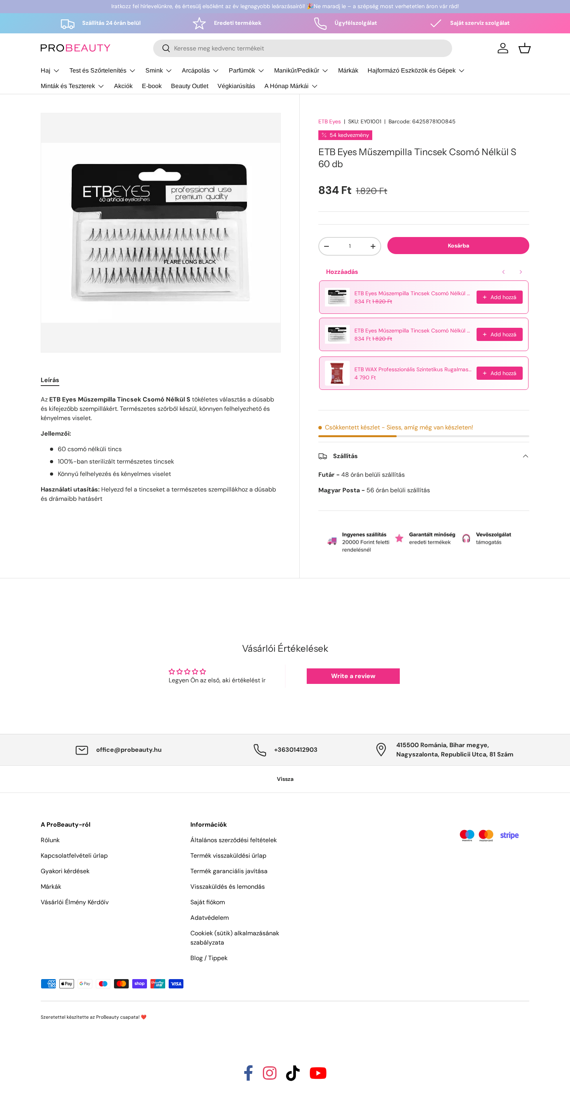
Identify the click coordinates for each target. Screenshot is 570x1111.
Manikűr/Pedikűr (296, 70)
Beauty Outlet (189, 86)
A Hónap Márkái (286, 86)
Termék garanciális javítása (229, 871)
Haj (45, 70)
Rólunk (50, 840)
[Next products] (520, 272)
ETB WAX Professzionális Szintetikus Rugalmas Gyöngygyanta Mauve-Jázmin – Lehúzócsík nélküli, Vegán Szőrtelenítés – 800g (413, 369)
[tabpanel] (161, 449)
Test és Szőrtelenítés (97, 70)
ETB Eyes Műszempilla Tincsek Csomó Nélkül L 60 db (413, 293)
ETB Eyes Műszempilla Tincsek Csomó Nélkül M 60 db (413, 330)
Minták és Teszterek (68, 86)
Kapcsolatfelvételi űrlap (74, 855)
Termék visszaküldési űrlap (228, 855)
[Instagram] (269, 1077)
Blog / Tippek (209, 958)
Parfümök (242, 70)
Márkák (348, 70)
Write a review (353, 676)
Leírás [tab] (50, 380)
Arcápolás (196, 70)
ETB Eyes (329, 121)
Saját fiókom (207, 902)
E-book (152, 86)
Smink (154, 70)
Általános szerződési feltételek (233, 840)
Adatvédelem (209, 918)
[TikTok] (293, 1077)
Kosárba (458, 245)
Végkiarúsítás (236, 86)
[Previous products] (503, 272)
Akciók (123, 86)
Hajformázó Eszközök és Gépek (412, 70)
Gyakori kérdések (65, 871)
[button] (524, 48)
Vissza (285, 778)
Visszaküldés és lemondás (227, 887)
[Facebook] (248, 1077)
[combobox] (302, 48)
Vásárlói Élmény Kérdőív (75, 902)
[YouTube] (318, 1077)
